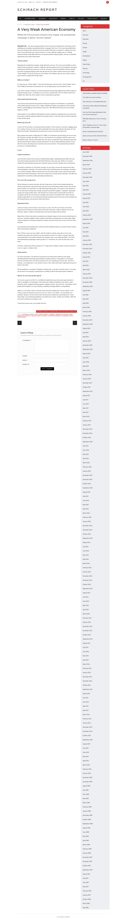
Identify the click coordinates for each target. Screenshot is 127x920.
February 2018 (87, 374)
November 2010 (87, 731)
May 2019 (86, 336)
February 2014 (87, 567)
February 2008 (87, 849)
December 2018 (87, 345)
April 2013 (86, 609)
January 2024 (87, 194)
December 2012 (87, 626)
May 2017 (86, 408)
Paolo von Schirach (43, 24)
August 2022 (86, 223)
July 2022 (85, 227)
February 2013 (87, 618)
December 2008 (87, 815)
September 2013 (88, 588)
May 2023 (86, 211)
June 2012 (86, 651)
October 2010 (87, 735)
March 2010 (86, 765)
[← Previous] (19, 323)
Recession (20, 315)
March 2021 (86, 269)
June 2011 (86, 702)
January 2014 (87, 572)
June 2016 (86, 450)
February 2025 (87, 169)
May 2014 (86, 555)
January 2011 (87, 723)
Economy (42, 18)
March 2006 (86, 903)
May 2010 (86, 756)
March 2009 (86, 802)
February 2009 (87, 807)
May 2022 (86, 232)
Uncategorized (87, 77)
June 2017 (86, 404)
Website (25, 364)
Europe (85, 47)
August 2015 (86, 492)
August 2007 (86, 874)
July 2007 (85, 878)
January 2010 (87, 773)
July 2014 (85, 546)
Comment (27, 340)
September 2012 (88, 639)
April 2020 (86, 303)
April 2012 (86, 660)
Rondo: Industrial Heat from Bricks (93, 131)
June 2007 (86, 882)
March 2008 (86, 844)
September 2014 (88, 538)
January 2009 (87, 811)
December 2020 (87, 278)
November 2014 (87, 530)
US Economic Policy (67, 315)
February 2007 (87, 891)
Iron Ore (65, 314)
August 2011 (86, 693)
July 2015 (85, 496)
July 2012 (85, 647)
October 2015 (87, 483)
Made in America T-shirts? (90, 140)
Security (104, 18)
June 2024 (86, 181)
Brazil (32, 314)
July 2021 (85, 261)
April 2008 (86, 840)
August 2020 (86, 290)
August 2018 (86, 353)
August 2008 (86, 828)
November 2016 (87, 433)
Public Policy (92, 18)
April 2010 (86, 760)
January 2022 (87, 240)
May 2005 (86, 907)
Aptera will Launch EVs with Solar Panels (95, 135)
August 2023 (86, 198)
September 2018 (88, 349)
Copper (41, 314)
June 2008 (86, 832)
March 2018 (86, 370)
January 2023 (87, 215)
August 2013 (86, 593)
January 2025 (87, 173)
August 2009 (86, 786)
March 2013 (86, 614)
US (20, 18)
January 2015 (87, 521)
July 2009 (85, 790)
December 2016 (87, 429)
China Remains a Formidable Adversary (94, 101)
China (36, 314)
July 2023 (85, 202)
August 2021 (86, 257)
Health (71, 18)
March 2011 (86, 714)
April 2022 (86, 236)
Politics (81, 18)
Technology (86, 72)
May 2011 (86, 706)
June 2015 (86, 500)
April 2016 (86, 458)
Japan (70, 314)
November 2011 (87, 681)
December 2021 (87, 244)
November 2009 (87, 781)
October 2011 (87, 685)
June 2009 (86, 794)
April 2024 (86, 190)
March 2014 (86, 563)
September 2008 (88, 823)
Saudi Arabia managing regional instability (95, 93)
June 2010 (86, 752)
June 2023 (86, 206)
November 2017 (87, 383)
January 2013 (87, 622)
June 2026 (86, 152)
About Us (31, 2)
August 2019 (86, 328)
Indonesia (59, 314)
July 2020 (85, 295)
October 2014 (87, 534)
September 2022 (88, 219)
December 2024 (87, 177)
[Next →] (75, 323)
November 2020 (87, 282)
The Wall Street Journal (39, 315)
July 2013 (85, 597)
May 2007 (86, 886)
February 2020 (87, 311)
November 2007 (87, 861)
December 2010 (87, 727)
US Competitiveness (54, 315)
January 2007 (87, 895)
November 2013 (87, 580)
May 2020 (86, 299)
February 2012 (87, 668)
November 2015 (87, 479)
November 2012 (87, 630)
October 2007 (87, 865)
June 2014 (86, 551)
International (30, 18)
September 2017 (88, 391)
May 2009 (86, 798)
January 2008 (87, 853)
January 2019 (87, 341)
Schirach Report (37, 10)
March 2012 (86, 664)
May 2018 (86, 366)
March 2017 (86, 416)
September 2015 (88, 488)
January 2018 (87, 378)
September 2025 (88, 160)
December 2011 (87, 676)
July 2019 (85, 332)
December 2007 (87, 857)
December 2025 (87, 156)
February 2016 (87, 467)
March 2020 (86, 307)
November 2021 (87, 248)
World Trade (21, 317)
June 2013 (86, 601)
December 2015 (87, 475)
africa (84, 30)
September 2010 (88, 739)
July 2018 (85, 357)
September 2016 (88, 441)
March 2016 (86, 462)
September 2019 (88, 324)
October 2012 (87, 635)
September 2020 (88, 286)
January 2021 (87, 274)
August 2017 (86, 395)
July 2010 (85, 748)
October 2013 (87, 584)
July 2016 (85, 446)
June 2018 (86, 362)
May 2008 (86, 836)
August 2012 (86, 643)
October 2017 (87, 387)
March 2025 (86, 164)
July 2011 (85, 697)
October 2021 (87, 253)
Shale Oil (27, 315)
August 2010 (86, 744)
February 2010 (87, 769)
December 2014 (87, 525)
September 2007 (88, 870)
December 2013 (87, 576)
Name (25, 356)
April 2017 (86, 412)
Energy (63, 18)
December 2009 (87, 777)
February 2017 (87, 420)
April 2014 (86, 559)
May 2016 (86, 454)
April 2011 (86, 710)
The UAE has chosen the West (92, 97)
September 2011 (88, 689)
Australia (26, 314)
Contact (38, 2)
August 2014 (86, 542)
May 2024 (86, 185)
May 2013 (86, 605)
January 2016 (87, 471)
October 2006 (87, 899)
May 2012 (86, 655)
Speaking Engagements (50, 2)
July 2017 (85, 399)
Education (53, 18)
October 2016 (87, 437)
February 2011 (87, 718)
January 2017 (87, 425)
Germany (52, 314)
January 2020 (87, 315)
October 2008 (87, 819)
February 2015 (87, 517)
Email (25, 360)
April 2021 (86, 265)
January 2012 (87, 672)
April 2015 (86, 509)
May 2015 (86, 504)
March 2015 (86, 513)
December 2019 (87, 320)
